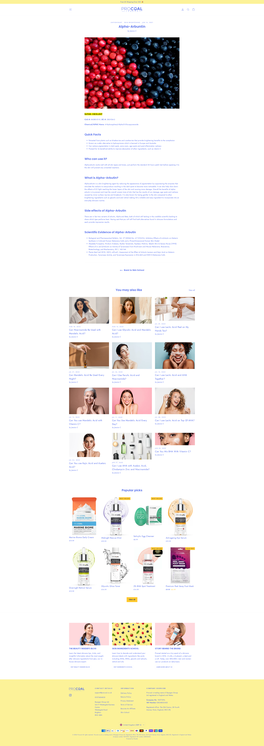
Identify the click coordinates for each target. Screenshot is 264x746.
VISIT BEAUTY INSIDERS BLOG (80, 667)
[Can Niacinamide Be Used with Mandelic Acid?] (89, 310)
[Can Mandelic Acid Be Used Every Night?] (89, 355)
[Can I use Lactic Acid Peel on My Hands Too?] (175, 309)
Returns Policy (126, 697)
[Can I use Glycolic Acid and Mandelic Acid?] (132, 310)
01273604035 (100, 697)
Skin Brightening (132, 22)
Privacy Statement (127, 701)
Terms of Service (127, 704)
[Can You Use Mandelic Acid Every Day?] (132, 401)
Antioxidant (116, 22)
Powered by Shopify (132, 739)
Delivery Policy (126, 693)
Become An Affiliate (128, 708)
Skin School (125, 712)
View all (192, 290)
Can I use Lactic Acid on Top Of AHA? (174, 420)
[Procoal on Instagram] (70, 695)
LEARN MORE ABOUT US (164, 667)
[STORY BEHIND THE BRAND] (175, 634)
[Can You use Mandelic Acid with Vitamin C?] (89, 401)
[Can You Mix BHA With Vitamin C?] (175, 439)
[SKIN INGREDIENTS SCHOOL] (132, 634)
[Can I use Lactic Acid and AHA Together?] (175, 355)
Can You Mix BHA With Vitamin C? (173, 451)
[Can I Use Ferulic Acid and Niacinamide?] (132, 355)
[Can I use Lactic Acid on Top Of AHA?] (175, 401)
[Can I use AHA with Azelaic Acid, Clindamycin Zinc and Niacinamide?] (132, 446)
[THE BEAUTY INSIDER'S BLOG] (89, 634)
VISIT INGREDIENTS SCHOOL (123, 667)
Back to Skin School (133, 270)
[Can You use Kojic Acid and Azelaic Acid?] (89, 445)
